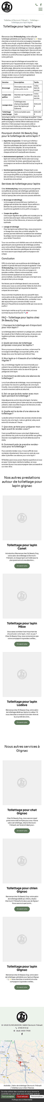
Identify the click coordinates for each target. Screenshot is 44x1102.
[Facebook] (41, 5)
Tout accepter (8, 1096)
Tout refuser (22, 1096)
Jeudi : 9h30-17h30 (23, 1031)
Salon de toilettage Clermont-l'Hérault (26, 1086)
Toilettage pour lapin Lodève (22, 703)
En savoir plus (22, 566)
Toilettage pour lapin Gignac (22, 968)
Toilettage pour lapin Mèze (22, 625)
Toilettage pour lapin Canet (22, 547)
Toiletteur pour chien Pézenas (22, 1088)
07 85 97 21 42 (23, 1028)
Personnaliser (37, 1096)
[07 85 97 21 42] (36, 4)
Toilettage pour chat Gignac (22, 811)
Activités (7, 1086)
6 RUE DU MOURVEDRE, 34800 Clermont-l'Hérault (22, 1025)
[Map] (22, 1061)
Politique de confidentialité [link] (22, 1100)
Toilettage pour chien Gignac (22, 890)
